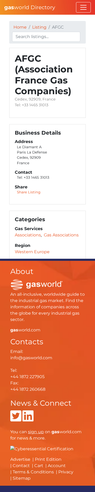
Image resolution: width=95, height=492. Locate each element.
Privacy (65, 471)
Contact (21, 465)
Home (20, 27)
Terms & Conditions (33, 471)
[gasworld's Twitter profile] (15, 419)
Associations (28, 234)
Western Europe (32, 251)
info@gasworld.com (31, 357)
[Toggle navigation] (83, 7)
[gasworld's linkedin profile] (28, 419)
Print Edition (48, 459)
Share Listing (28, 192)
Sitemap (22, 478)
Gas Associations (61, 234)
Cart (38, 465)
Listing (39, 27)
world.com (25, 329)
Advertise (20, 459)
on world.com (55, 431)
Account (57, 465)
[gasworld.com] (36, 284)
